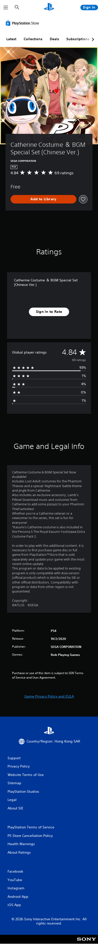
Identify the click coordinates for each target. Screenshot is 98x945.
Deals (54, 39)
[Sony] (86, 943)
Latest (11, 39)
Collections (33, 39)
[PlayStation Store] (23, 23)
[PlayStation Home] (49, 7)
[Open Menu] (5, 7)
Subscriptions (77, 39)
